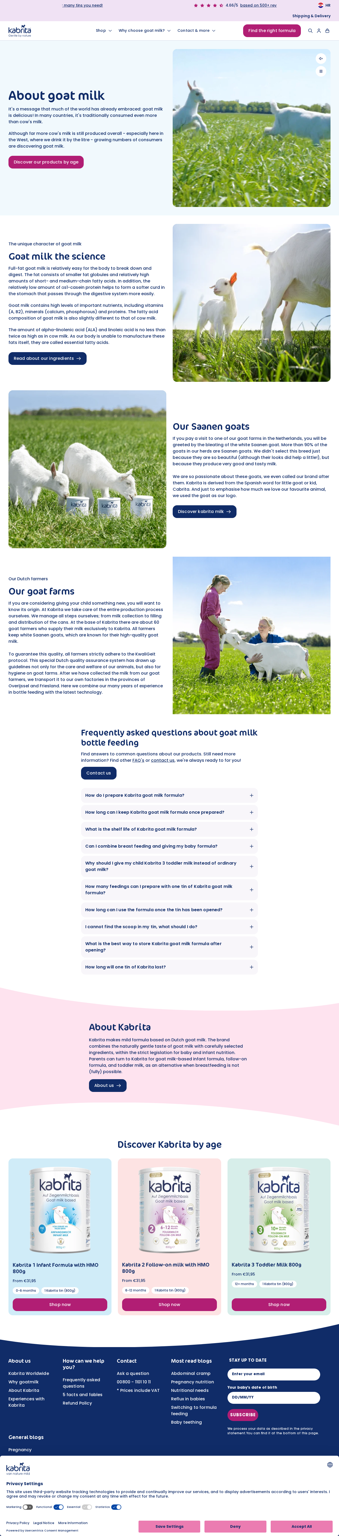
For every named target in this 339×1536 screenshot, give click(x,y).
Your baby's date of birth (252, 1388)
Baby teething (186, 1422)
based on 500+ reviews (111, 5)
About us (19, 1361)
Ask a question (133, 1373)
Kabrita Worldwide (28, 1373)
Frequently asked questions (81, 1383)
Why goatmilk (23, 1382)
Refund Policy (77, 1403)
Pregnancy (20, 1450)
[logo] (38, 30)
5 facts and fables (83, 1395)
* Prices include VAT (138, 1390)
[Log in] (319, 31)
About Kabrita (23, 1390)
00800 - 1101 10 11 (134, 1382)
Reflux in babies (188, 1399)
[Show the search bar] (310, 31)
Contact (127, 1361)
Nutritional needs (190, 1390)
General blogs (26, 1437)
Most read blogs (191, 1361)
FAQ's (138, 760)
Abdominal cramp (191, 1373)
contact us (163, 760)
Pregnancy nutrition (192, 1382)
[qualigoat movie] (252, 636)
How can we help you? (83, 1364)
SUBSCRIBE (243, 1415)
